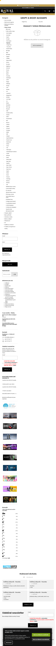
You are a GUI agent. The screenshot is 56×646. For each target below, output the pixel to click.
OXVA (7, 116)
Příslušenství (7, 221)
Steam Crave (9, 140)
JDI (7, 91)
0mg (3, 512)
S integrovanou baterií (11, 201)
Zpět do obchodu (37, 45)
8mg (3, 532)
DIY (5, 222)
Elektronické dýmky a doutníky (9, 24)
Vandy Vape (8, 159)
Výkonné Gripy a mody (11, 192)
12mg (3, 544)
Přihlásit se (7, 249)
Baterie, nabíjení (8, 219)
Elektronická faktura (9, 304)
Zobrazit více (28, 604)
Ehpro (7, 72)
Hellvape (8, 83)
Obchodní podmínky (9, 291)
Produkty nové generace (9, 226)
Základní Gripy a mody (11, 186)
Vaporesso (8, 169)
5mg (3, 527)
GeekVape (8, 78)
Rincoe (7, 122)
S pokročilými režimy (10, 188)
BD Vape (8, 50)
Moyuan (8, 109)
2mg (3, 518)
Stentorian (8, 142)
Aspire (7, 37)
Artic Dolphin (9, 33)
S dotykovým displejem (11, 207)
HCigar (7, 81)
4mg (3, 524)
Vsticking (8, 179)
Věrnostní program (9, 288)
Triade (7, 153)
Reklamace (7, 294)
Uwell (7, 157)
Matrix (7, 103)
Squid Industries (9, 138)
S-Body (7, 124)
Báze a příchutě (7, 215)
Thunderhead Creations (11, 151)
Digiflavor (8, 66)
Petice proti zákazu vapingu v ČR (9, 315)
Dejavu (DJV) (9, 60)
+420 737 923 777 (8, 339)
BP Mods (8, 54)
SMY (7, 134)
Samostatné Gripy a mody (10, 197)
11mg (3, 541)
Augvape (8, 43)
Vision (7, 175)
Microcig (8, 107)
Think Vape (8, 149)
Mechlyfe (8, 105)
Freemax (8, 76)
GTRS (7, 80)
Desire (7, 62)
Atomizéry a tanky (8, 217)
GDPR (6, 302)
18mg (3, 552)
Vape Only (8, 161)
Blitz (7, 52)
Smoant (8, 128)
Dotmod (8, 68)
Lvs (7, 101)
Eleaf (7, 74)
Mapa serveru (8, 307)
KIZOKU (8, 97)
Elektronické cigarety (9, 22)
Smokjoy (8, 130)
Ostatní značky (9, 113)
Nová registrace (5, 253)
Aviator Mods (9, 48)
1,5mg (3, 515)
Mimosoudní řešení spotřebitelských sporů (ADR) (10, 300)
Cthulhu (7, 58)
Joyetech (8, 93)
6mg (3, 529)
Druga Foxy (9, 45)
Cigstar (7, 56)
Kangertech (8, 95)
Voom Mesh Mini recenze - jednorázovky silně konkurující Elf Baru (9, 324)
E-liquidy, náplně (8, 213)
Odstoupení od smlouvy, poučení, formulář (10, 296)
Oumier (7, 115)
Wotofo (8, 182)
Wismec (8, 181)
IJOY (7, 87)
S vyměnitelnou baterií (11, 203)
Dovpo (7, 70)
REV (7, 120)
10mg (3, 538)
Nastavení (8, 642)
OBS (7, 111)
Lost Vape (8, 99)
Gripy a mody (7, 27)
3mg (3, 521)
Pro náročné (8, 190)
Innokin (7, 89)
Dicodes (8, 64)
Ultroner (8, 155)
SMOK (7, 132)
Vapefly (8, 163)
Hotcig (7, 85)
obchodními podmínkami (11, 362)
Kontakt (7, 284)
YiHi (7, 184)
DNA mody (8, 29)
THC (7, 147)
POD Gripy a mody (10, 194)
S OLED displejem (9, 205)
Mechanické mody (10, 211)
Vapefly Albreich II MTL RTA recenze (8, 320)
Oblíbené (7, 283)
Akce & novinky (7, 20)
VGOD (7, 173)
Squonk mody (9, 209)
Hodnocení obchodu (9, 305)
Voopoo (8, 177)
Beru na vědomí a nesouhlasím (41, 639)
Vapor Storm (9, 167)
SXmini (7, 144)
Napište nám (8, 286)
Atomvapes (8, 41)
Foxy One (9, 47)
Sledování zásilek (9, 290)
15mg (3, 547)
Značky (6, 228)
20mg (3, 555)
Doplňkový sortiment (9, 224)
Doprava (7, 287)
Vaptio (7, 171)
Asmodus (8, 35)
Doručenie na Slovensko (10, 293)
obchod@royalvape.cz (9, 337)
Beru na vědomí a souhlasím (41, 635)
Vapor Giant (8, 165)
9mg (3, 535)
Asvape (8, 39)
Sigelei (7, 126)
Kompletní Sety (9, 199)
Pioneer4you (9, 118)
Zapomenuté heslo (6, 255)
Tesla (7, 146)
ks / (10, 264)
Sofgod (8, 136)
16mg (3, 549)
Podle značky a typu (10, 31)
